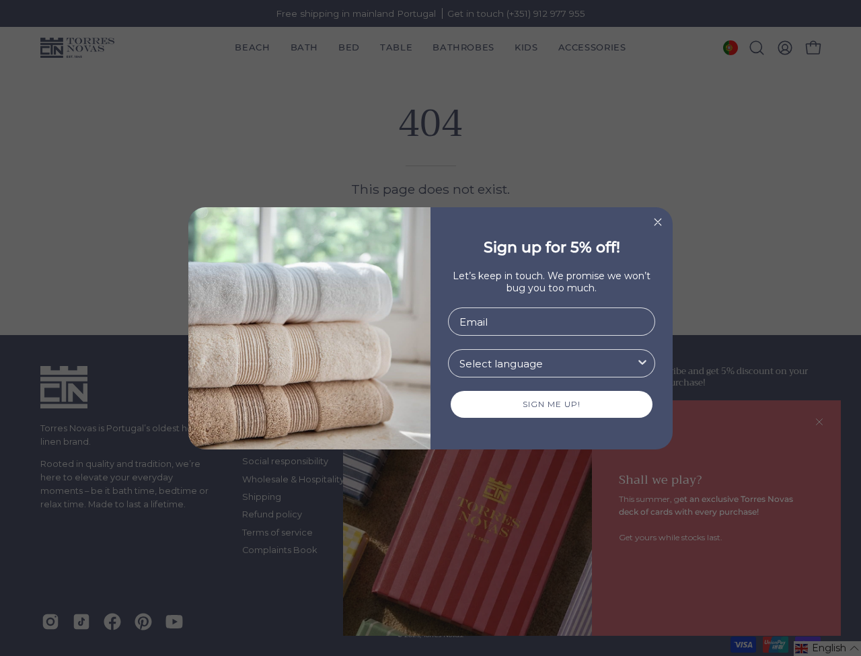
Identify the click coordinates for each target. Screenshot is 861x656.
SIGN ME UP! (552, 404)
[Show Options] (642, 363)
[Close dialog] (658, 222)
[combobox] (547, 363)
